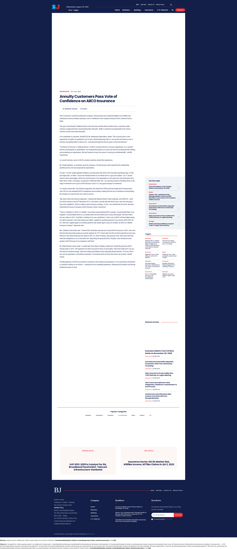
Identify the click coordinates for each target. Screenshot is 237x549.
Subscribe (178, 515)
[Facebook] (178, 5)
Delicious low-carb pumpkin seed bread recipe (169, 255)
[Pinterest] (125, 109)
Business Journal (71, 109)
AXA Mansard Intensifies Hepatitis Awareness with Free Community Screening (161, 207)
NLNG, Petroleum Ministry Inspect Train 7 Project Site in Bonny (161, 224)
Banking (148, 238)
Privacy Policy (168, 519)
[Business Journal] (61, 109)
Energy (151, 221)
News (151, 192)
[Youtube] (184, 5)
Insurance (64, 91)
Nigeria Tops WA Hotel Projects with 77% (168, 275)
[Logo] (58, 7)
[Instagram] (180, 5)
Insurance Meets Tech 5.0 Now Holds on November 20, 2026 (160, 187)
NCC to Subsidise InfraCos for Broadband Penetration (151, 276)
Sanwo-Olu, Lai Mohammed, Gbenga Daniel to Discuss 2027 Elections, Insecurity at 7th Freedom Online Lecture (162, 197)
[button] (171, 4)
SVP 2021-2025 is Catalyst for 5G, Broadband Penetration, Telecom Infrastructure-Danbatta (88, 467)
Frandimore (91, 534)
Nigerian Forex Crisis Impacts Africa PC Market (152, 255)
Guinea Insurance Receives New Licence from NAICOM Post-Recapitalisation (158, 396)
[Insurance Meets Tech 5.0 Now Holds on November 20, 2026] (161, 336)
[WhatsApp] (129, 109)
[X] (182, 5)
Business (165, 238)
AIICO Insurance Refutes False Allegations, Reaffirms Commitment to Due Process (161, 384)
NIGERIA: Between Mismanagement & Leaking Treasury (168, 265)
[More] (134, 109)
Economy (165, 261)
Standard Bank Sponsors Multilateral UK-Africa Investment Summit (152, 266)
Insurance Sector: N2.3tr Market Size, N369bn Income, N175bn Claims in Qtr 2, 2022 (149, 463)
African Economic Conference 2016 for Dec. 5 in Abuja (169, 242)
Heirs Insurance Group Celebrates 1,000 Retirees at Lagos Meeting (162, 216)
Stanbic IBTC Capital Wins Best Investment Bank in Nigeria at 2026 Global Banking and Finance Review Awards (152, 244)
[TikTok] (173, 534)
